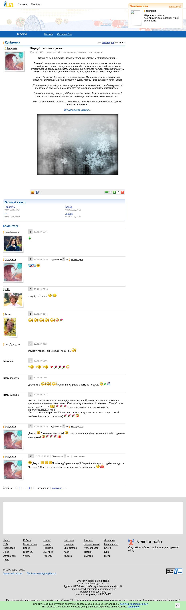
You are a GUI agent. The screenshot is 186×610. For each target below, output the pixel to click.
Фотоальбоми (91, 548)
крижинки (71, 52)
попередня (108, 42)
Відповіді (89, 556)
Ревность (10, 207)
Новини (88, 552)
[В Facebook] (37, 192)
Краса (68, 207)
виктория (151, 10)
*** (6, 213)
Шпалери (28, 552)
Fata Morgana (12, 232)
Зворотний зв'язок (13, 573)
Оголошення (30, 544)
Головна (22, 4)
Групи (107, 556)
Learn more (134, 606)
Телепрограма (92, 544)
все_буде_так (12, 344)
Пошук (46, 540)
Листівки (48, 552)
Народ (26, 548)
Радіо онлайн (149, 541)
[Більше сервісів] (41, 192)
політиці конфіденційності (134, 604)
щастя (100, 52)
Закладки (109, 540)
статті (21, 202)
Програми (69, 540)
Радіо (6, 559)
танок (93, 52)
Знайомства (139, 6)
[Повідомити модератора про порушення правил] (122, 192)
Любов (69, 213)
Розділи (35, 4)
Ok (177, 605)
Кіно (106, 552)
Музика (68, 556)
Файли (26, 556)
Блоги (107, 548)
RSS (5, 544)
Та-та (8, 314)
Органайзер (9, 556)
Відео (6, 552)
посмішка (81, 52)
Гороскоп (69, 544)
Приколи (48, 548)
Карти (67, 552)
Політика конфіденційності (41, 573)
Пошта (6, 540)
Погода (47, 544)
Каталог (88, 540)
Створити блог (64, 34)
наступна (57, 488)
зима (49, 52)
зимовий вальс (59, 52)
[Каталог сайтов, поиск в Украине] (174, 570)
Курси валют (111, 544)
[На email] (32, 192)
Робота (27, 540)
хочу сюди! (175, 6)
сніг (88, 52)
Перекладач (9, 548)
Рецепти (47, 556)
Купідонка (12, 42)
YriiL (7, 289)
